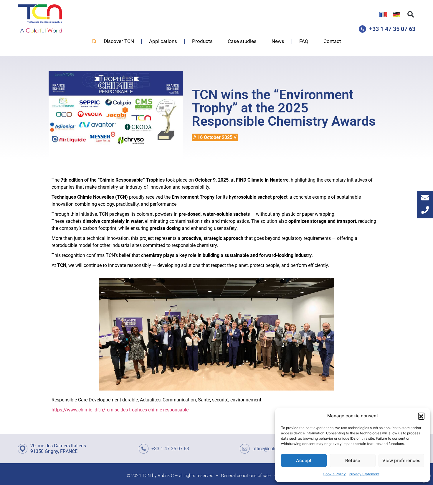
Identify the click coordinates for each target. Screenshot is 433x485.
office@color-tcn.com (274, 448)
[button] (421, 416)
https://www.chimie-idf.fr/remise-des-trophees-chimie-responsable (121, 410)
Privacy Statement (364, 474)
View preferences (401, 460)
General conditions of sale (246, 475)
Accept (304, 460)
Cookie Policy (334, 474)
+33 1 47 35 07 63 (392, 28)
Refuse (352, 460)
